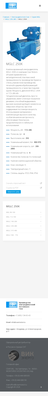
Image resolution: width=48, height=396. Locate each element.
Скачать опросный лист (16, 183)
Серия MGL (36, 17)
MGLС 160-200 (11, 221)
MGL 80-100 (10, 212)
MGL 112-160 (11, 217)
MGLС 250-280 (11, 226)
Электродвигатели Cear (20, 17)
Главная (6, 17)
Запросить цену (13, 192)
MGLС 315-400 (11, 230)
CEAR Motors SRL (28, 387)
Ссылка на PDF (12, 188)
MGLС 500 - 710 (12, 235)
